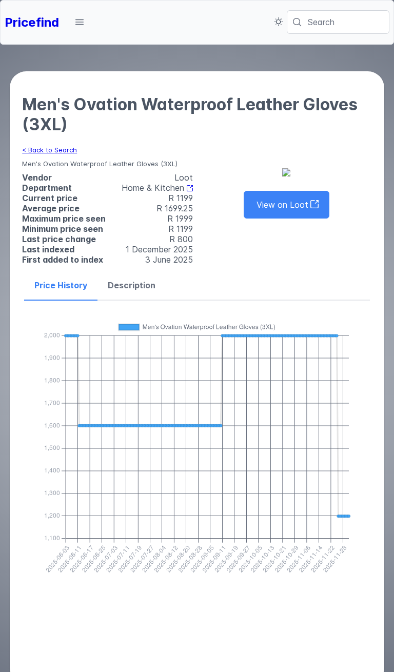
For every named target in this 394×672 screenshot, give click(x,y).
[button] (79, 22)
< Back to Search (49, 150)
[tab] (60, 286)
